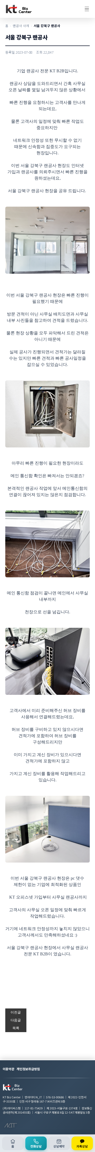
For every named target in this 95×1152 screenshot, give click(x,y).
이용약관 (8, 1069)
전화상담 (36, 1146)
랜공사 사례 (21, 25)
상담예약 (59, 1146)
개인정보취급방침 (28, 1069)
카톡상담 (82, 1146)
